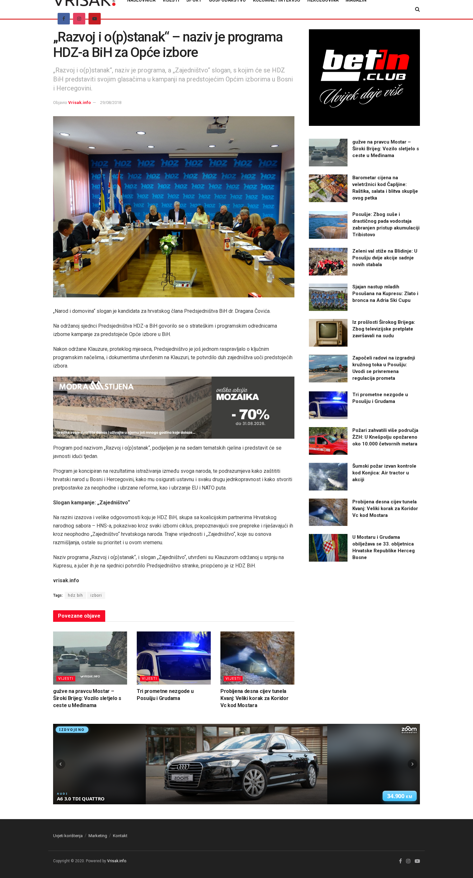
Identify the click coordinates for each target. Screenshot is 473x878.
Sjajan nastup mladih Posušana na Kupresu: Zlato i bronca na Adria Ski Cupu (385, 293)
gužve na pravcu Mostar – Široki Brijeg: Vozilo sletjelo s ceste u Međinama (87, 698)
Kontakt (120, 835)
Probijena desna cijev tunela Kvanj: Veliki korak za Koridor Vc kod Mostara (254, 698)
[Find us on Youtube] (94, 18)
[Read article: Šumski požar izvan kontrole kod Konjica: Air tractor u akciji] (328, 476)
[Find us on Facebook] (64, 18)
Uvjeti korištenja (68, 835)
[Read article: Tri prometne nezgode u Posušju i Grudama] (174, 657)
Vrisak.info (79, 102)
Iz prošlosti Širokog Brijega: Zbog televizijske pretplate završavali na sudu (383, 329)
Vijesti (65, 679)
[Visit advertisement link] (173, 408)
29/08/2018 (110, 102)
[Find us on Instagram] (79, 18)
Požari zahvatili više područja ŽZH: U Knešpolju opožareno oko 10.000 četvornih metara (385, 437)
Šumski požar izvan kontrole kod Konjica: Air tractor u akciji (384, 472)
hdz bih (75, 595)
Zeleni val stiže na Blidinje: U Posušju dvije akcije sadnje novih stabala (384, 257)
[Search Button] (417, 9)
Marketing (97, 835)
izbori (96, 595)
